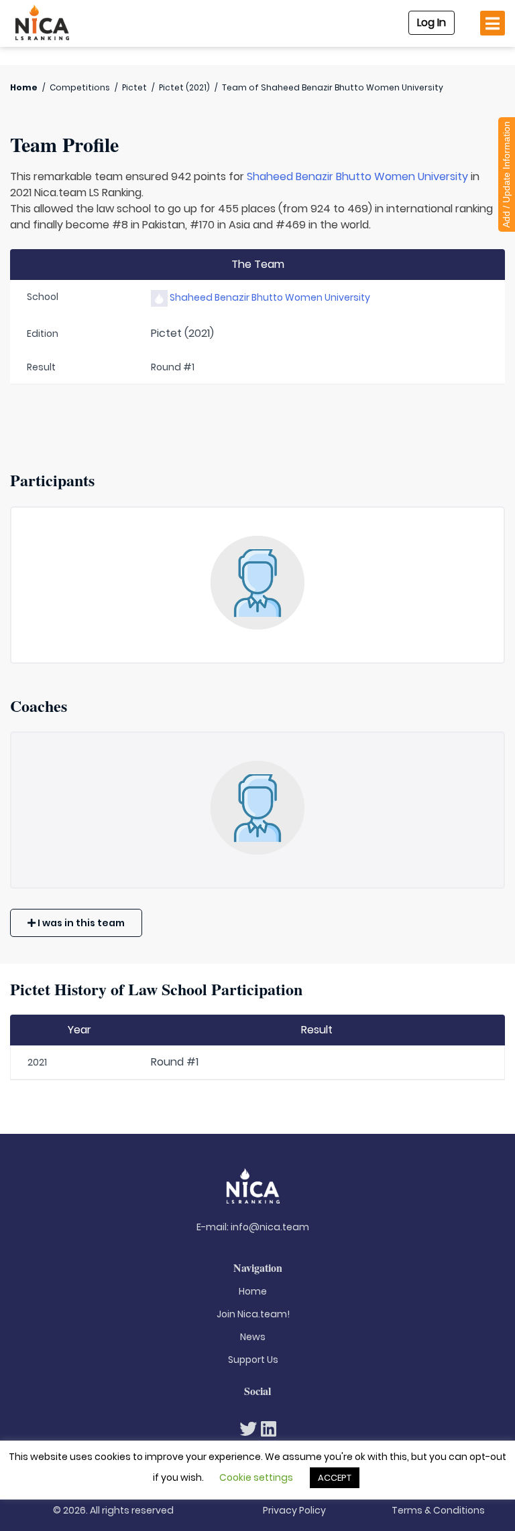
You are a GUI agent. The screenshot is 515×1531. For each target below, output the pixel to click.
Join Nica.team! (253, 1314)
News (253, 1336)
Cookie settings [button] (256, 1477)
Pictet (134, 87)
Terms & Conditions (438, 1510)
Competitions (80, 87)
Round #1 (174, 1062)
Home (24, 87)
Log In (431, 22)
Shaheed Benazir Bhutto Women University (357, 176)
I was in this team (80, 923)
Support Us (253, 1359)
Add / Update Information (506, 174)
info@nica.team (270, 1227)
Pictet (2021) (184, 87)
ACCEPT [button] (334, 1477)
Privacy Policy (294, 1510)
